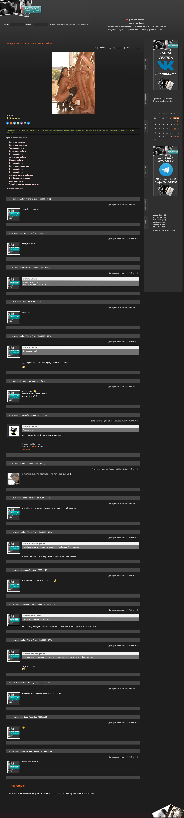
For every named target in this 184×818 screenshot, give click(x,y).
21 (171, 133)
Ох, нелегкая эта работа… (21, 175)
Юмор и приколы (138, 20)
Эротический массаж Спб (162, 99)
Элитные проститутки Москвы (119, 26)
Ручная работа (16, 154)
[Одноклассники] (11, 123)
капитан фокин (27, 498)
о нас (144, 30)
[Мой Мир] (28, 123)
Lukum (23, 233)
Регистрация (62, 24)
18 (159, 133)
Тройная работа (16, 148)
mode (102, 48)
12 (163, 129)
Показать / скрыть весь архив (164, 231)
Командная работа (17, 151)
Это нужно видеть (142, 26)
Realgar (24, 570)
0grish (24, 717)
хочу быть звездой (115, 30)
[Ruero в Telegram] (165, 171)
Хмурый (24, 415)
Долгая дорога (16, 181)
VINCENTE (25, 683)
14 (171, 129)
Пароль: (28, 24)
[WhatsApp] (18, 123)
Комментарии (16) (15, 188)
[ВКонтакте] (7, 123)
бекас (23, 302)
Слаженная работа (17, 157)
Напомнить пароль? (79, 24)
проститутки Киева (136, 23)
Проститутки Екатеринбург (163, 101)
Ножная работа (16, 160)
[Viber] (21, 123)
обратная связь (133, 30)
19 (163, 133)
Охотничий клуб (159, 26)
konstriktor (25, 267)
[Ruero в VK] (165, 65)
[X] (25, 123)
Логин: (6, 24)
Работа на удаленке (18, 145)
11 (159, 129)
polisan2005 (26, 751)
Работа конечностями (19, 166)
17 (155, 133)
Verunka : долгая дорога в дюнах (24, 184)
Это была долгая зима (19, 178)
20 (167, 133)
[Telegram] (14, 123)
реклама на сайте (156, 30)
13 (167, 129)
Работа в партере (17, 142)
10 (155, 129)
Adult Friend (25, 199)
